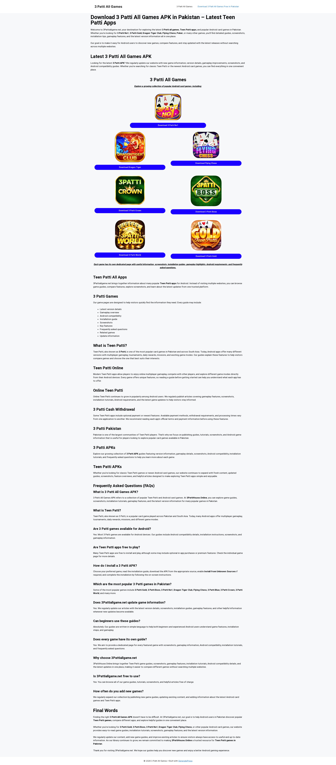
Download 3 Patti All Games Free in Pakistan (218, 6)
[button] (168, 125)
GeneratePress (185, 761)
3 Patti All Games (108, 7)
